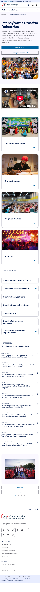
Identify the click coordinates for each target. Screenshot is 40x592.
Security (3, 580)
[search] (33, 5)
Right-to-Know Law (7, 571)
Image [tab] (15, 495)
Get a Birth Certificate (8, 550)
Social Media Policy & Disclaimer (15, 580)
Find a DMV (4, 547)
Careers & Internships (8, 564)
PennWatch (5, 568)
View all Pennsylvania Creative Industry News (15, 346)
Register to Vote (6, 544)
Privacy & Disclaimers (14, 578)
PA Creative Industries (10, 10)
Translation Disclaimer (27, 578)
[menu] (37, 5)
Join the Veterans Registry (9, 553)
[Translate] (28, 4)
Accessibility (4, 578)
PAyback (4, 556)
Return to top (32, 509)
